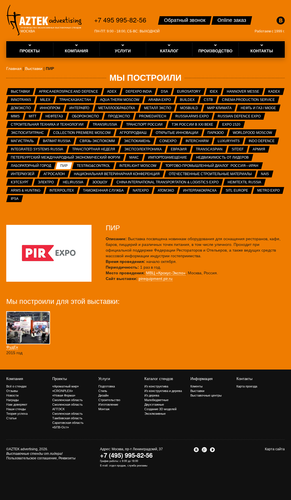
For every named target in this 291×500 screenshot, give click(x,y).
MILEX (45, 100)
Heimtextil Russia (244, 182)
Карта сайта (275, 449)
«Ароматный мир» (65, 386)
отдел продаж (117, 465)
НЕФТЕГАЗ (54, 116)
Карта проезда (246, 386)
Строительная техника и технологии (47, 124)
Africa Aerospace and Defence (68, 92)
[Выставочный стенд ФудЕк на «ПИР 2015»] (28, 327)
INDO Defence (262, 141)
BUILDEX (187, 100)
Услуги (104, 379)
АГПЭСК (58, 409)
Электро (46, 182)
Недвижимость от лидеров (222, 157)
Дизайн (103, 395)
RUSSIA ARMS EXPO (192, 116)
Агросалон (54, 174)
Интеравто (79, 108)
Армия (259, 149)
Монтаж (103, 409)
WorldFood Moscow (252, 133)
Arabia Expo (159, 100)
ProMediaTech (152, 116)
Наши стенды (16, 409)
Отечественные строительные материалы (210, 174)
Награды (12, 400)
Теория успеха (17, 413)
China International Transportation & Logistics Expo (168, 182)
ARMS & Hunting (25, 190)
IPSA (14, 199)
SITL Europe (237, 190)
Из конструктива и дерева (163, 391)
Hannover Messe (243, 92)
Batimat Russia (56, 141)
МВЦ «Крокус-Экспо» (166, 273)
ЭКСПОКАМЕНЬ (137, 141)
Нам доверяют (16, 404)
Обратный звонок (184, 20)
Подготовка (106, 386)
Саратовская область (68, 422)
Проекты (59, 379)
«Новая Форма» (63, 395)
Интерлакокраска (200, 190)
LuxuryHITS (229, 141)
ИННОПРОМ (50, 108)
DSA (164, 92)
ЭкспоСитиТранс (27, 133)
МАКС (134, 157)
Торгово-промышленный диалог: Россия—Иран (211, 166)
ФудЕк (12, 347)
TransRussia (105, 124)
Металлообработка (116, 108)
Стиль (102, 391)
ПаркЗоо (215, 133)
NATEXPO (141, 190)
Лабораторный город (31, 166)
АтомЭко (166, 190)
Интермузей (22, 174)
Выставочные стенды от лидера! (34, 454)
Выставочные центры (206, 395)
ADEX (112, 92)
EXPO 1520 (231, 124)
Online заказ (231, 20)
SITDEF (238, 149)
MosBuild (189, 108)
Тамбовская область (67, 418)
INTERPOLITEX (61, 190)
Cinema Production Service (248, 100)
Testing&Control (93, 166)
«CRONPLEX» (62, 391)
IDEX (214, 92)
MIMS (15, 116)
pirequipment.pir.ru (155, 278)
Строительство (109, 400)
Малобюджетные (156, 400)
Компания (14, 379)
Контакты (244, 379)
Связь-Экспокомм (97, 141)
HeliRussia (73, 182)
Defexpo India (139, 92)
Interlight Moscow (137, 166)
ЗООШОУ (99, 182)
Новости (12, 395)
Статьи (11, 418)
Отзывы (12, 391)
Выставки (20, 92)
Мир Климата (219, 108)
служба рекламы (137, 465)
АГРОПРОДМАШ (133, 133)
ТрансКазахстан (75, 100)
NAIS (265, 174)
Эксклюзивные (155, 413)
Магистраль (22, 141)
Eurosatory (189, 92)
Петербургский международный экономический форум (65, 157)
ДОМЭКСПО (21, 108)
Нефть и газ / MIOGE (258, 108)
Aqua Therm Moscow (119, 100)
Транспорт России (144, 124)
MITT (32, 116)
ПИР (64, 166)
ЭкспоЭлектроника (143, 149)
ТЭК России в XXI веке (192, 124)
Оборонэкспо (85, 116)
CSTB (208, 100)
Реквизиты (67, 458)
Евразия (179, 149)
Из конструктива (156, 386)
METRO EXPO (268, 190)
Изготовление (108, 404)
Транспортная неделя (93, 149)
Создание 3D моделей (160, 409)
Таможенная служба (103, 190)
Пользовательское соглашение (31, 458)
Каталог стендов (158, 379)
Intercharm (197, 141)
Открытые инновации (177, 133)
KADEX (274, 92)
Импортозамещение (167, 157)
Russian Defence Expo (239, 116)
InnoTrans (21, 100)
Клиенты (196, 386)
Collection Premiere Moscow (82, 133)
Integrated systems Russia (37, 149)
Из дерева (151, 395)
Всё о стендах (16, 386)
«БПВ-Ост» (60, 427)
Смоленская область (67, 400)
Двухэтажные (154, 404)
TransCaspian (209, 149)
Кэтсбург (20, 182)
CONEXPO (167, 141)
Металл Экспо (157, 108)
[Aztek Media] (44, 20)
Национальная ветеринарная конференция (117, 174)
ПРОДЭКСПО (119, 116)
